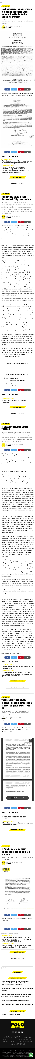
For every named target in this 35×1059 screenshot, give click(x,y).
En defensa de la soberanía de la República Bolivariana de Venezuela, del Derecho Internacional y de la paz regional (14, 983)
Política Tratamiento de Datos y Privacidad (26, 1040)
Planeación (13, 1041)
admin (9, 27)
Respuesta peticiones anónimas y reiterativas (18, 1044)
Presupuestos (27, 1037)
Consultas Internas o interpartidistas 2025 (15, 1000)
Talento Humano (5, 1040)
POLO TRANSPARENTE (8, 1037)
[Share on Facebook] (7, 89)
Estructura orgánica (17, 1037)
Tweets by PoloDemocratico (10, 1014)
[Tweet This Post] (14, 89)
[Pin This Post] (21, 89)
